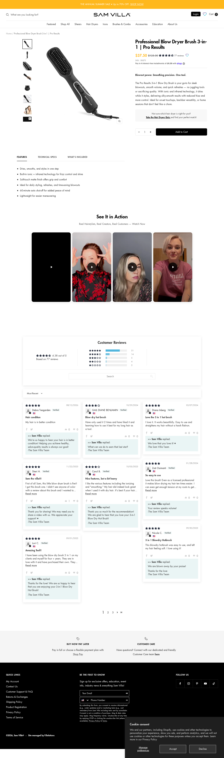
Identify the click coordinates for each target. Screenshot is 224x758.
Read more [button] (151, 490)
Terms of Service (14, 717)
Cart (213, 14)
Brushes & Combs (122, 24)
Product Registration (16, 707)
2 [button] (108, 612)
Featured (51, 24)
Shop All (65, 24)
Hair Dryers (92, 24)
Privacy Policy (149, 739)
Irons (105, 24)
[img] (32, 405)
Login (196, 14)
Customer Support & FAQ (19, 691)
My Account (12, 681)
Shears (78, 24)
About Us (172, 24)
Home (9, 33)
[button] (166, 55)
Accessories (141, 24)
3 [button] (113, 612)
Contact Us (12, 686)
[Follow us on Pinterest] (197, 683)
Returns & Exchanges (17, 696)
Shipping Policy (14, 702)
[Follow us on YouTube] (205, 683)
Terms (104, 721)
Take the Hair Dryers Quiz (158, 117)
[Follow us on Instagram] (188, 683)
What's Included (77, 157)
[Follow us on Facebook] (180, 683)
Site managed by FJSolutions (41, 735)
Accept (173, 749)
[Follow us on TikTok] (214, 683)
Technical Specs (47, 157)
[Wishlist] (205, 14)
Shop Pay (78, 654)
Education (157, 24)
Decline (203, 749)
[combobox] (84, 700)
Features (22, 157)
